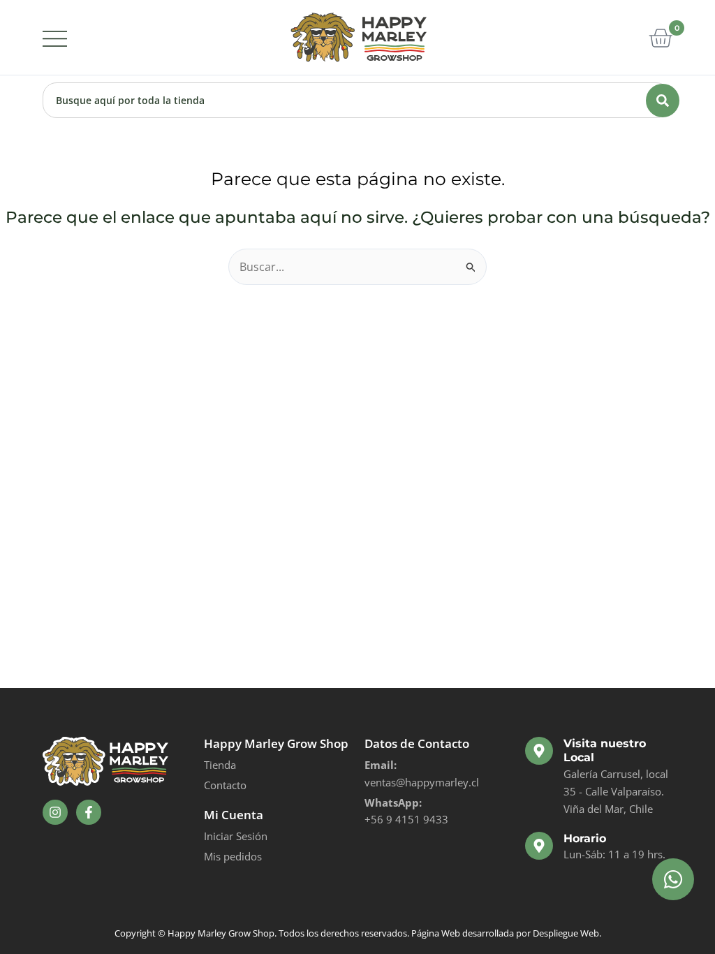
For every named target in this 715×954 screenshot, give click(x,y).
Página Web (435, 933)
